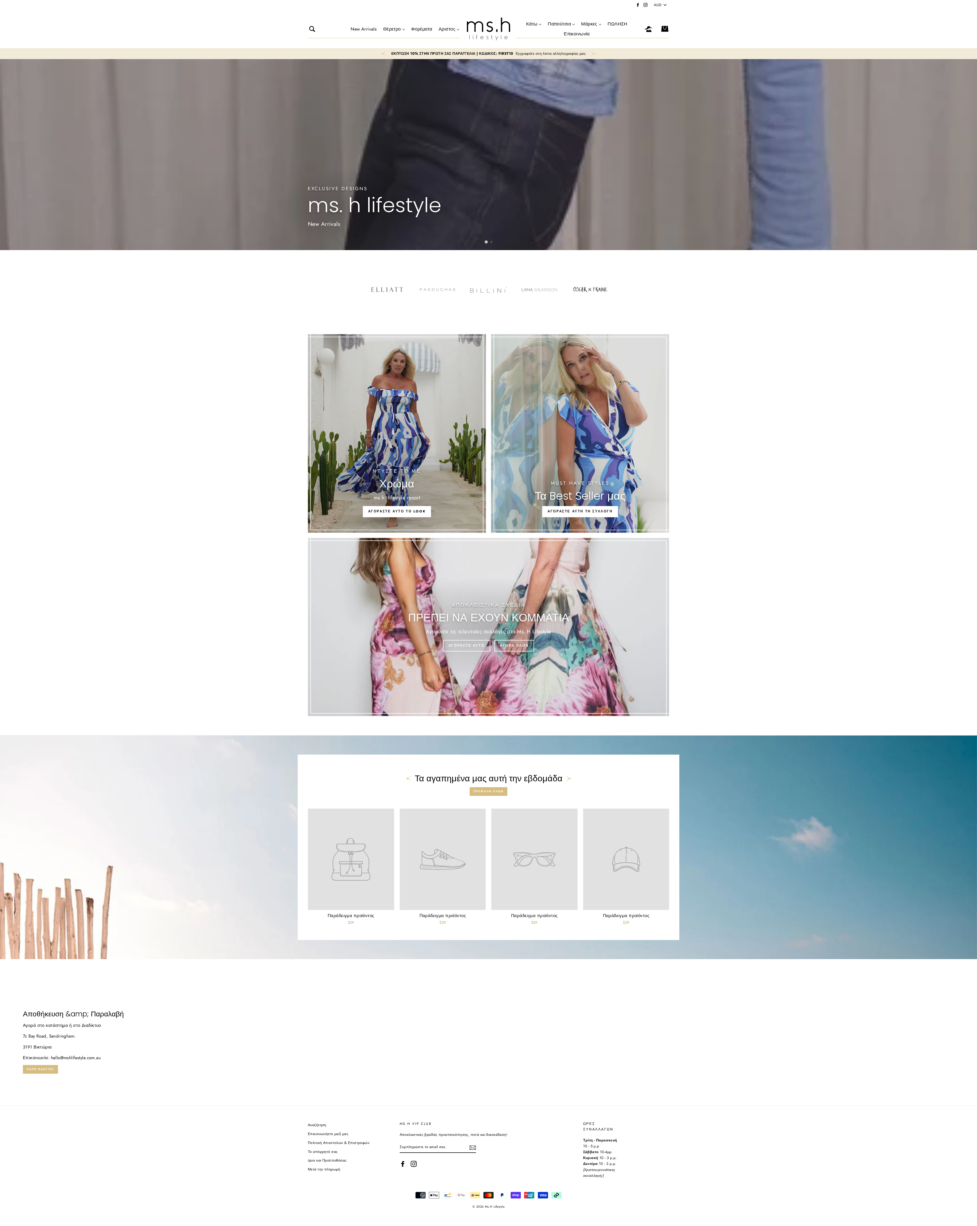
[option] (488, 54)
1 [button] (486, 241)
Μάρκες (589, 24)
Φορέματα (421, 29)
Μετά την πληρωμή (324, 1169)
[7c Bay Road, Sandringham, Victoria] (488, 1042)
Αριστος (447, 29)
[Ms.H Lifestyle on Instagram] (414, 1164)
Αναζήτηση (317, 1124)
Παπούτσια (559, 24)
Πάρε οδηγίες (40, 1069)
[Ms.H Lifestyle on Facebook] (403, 1164)
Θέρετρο (392, 29)
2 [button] (491, 242)
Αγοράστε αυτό (467, 645)
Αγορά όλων (514, 645)
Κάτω (532, 24)
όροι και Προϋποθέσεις (327, 1160)
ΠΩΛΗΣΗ (617, 24)
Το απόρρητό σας (323, 1151)
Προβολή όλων (488, 791)
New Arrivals (364, 29)
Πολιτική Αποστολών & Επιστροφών (338, 1142)
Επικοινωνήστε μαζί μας (328, 1133)
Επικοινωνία (577, 34)
